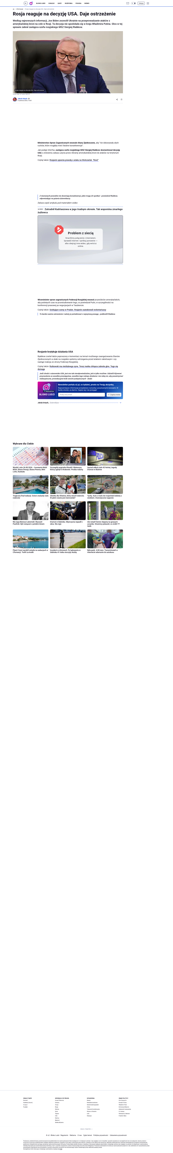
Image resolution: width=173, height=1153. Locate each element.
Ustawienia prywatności (118, 1135)
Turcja (56, 1105)
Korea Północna (59, 1100)
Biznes (86, 3)
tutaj (61, 1149)
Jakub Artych (22, 99)
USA (56, 1116)
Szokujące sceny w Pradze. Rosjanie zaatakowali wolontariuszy (78, 310)
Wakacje (89, 1116)
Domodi (25, 1100)
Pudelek (25, 1107)
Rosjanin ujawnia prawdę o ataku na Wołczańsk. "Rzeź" (74, 160)
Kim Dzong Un (123, 1100)
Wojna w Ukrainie (91, 1111)
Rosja (56, 1107)
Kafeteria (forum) (28, 1102)
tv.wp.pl (25, 1105)
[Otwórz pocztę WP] (127, 3)
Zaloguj (141, 3)
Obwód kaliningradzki (93, 1105)
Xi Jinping (121, 1111)
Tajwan (57, 1113)
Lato (88, 1113)
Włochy (57, 1109)
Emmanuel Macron (124, 1107)
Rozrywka (68, 3)
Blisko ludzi (40, 3)
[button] (133, 3)
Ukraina (57, 1102)
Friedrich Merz (122, 1116)
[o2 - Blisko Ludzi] (32, 3)
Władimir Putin (123, 1105)
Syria (56, 1111)
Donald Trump (123, 1102)
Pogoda (78, 3)
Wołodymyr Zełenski (124, 1113)
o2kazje (51, 3)
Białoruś (57, 1120)
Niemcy (57, 1118)
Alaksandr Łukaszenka (125, 1109)
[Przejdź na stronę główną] (26, 5)
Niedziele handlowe (92, 1102)
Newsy (89, 1100)
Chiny (88, 1107)
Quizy (60, 3)
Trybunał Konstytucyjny (93, 1109)
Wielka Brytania (59, 1122)
